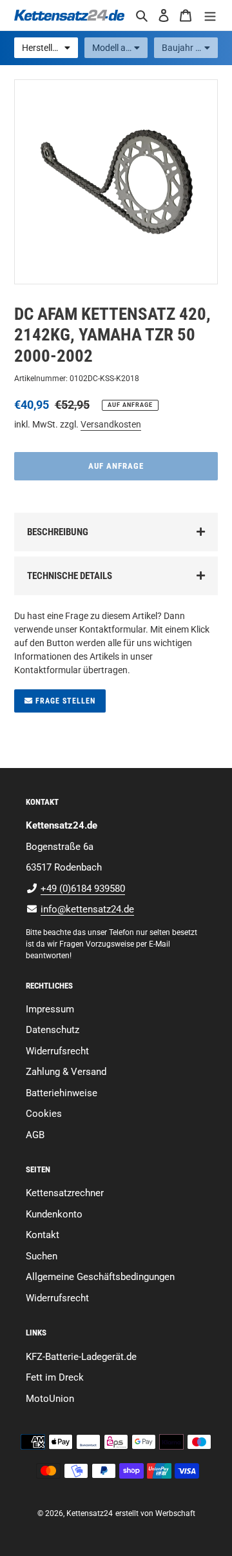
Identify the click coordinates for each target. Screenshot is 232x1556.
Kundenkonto (54, 1214)
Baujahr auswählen (190, 48)
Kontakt (42, 1235)
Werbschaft (175, 1513)
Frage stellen (64, 700)
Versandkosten (111, 424)
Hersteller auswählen (50, 48)
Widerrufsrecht (57, 1051)
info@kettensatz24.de (87, 909)
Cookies (44, 1113)
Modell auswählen (120, 48)
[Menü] (210, 15)
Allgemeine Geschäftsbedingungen (100, 1277)
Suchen (41, 1256)
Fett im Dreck (55, 1377)
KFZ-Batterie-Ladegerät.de (81, 1357)
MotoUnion (50, 1398)
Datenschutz (52, 1030)
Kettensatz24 (89, 1513)
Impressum (50, 1009)
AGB (35, 1135)
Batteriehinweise (61, 1093)
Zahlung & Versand (66, 1072)
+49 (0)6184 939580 (83, 888)
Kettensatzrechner (65, 1193)
